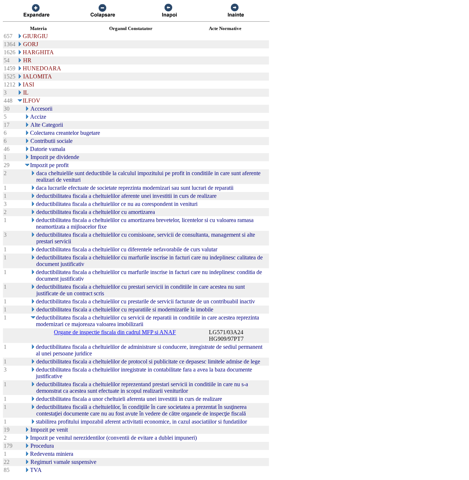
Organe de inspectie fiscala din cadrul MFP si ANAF (115, 332)
